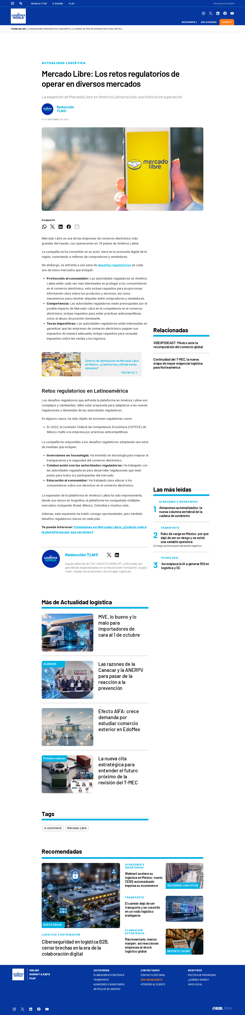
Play (71, 3)
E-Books (57, 3)
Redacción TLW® (65, 109)
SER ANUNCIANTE (151, 979)
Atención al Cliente (153, 984)
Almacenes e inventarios (109, 984)
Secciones (188, 22)
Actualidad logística (64, 63)
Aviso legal (195, 984)
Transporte (101, 979)
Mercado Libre (77, 828)
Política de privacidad (202, 975)
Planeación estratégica (109, 975)
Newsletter (39, 3)
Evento (227, 22)
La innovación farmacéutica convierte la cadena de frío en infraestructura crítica (74, 29)
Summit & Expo (39, 974)
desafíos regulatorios (114, 265)
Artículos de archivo (107, 989)
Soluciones (209, 22)
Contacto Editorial (153, 975)
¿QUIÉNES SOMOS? (198, 979)
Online (34, 970)
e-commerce (53, 828)
